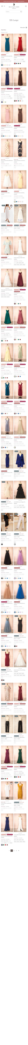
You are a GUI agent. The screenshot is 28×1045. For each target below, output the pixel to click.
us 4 (2, 294)
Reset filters (3, 29)
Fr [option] (4, 6)
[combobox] (13, 11)
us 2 (15, 59)
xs (14, 132)
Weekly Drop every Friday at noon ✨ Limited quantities (14, 1)
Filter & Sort (22, 27)
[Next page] (18, 850)
